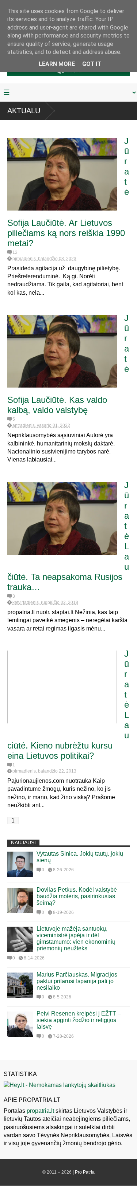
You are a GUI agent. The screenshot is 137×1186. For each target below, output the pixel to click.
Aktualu (23, 111)
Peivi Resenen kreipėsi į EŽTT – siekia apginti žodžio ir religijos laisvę (79, 1020)
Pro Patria (85, 1172)
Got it (91, 63)
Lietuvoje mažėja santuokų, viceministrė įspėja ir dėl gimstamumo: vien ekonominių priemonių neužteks (76, 938)
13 (15, 252)
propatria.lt (40, 1111)
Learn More (57, 63)
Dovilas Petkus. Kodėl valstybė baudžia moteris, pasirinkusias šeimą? (77, 896)
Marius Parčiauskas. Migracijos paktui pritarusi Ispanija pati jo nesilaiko (77, 981)
